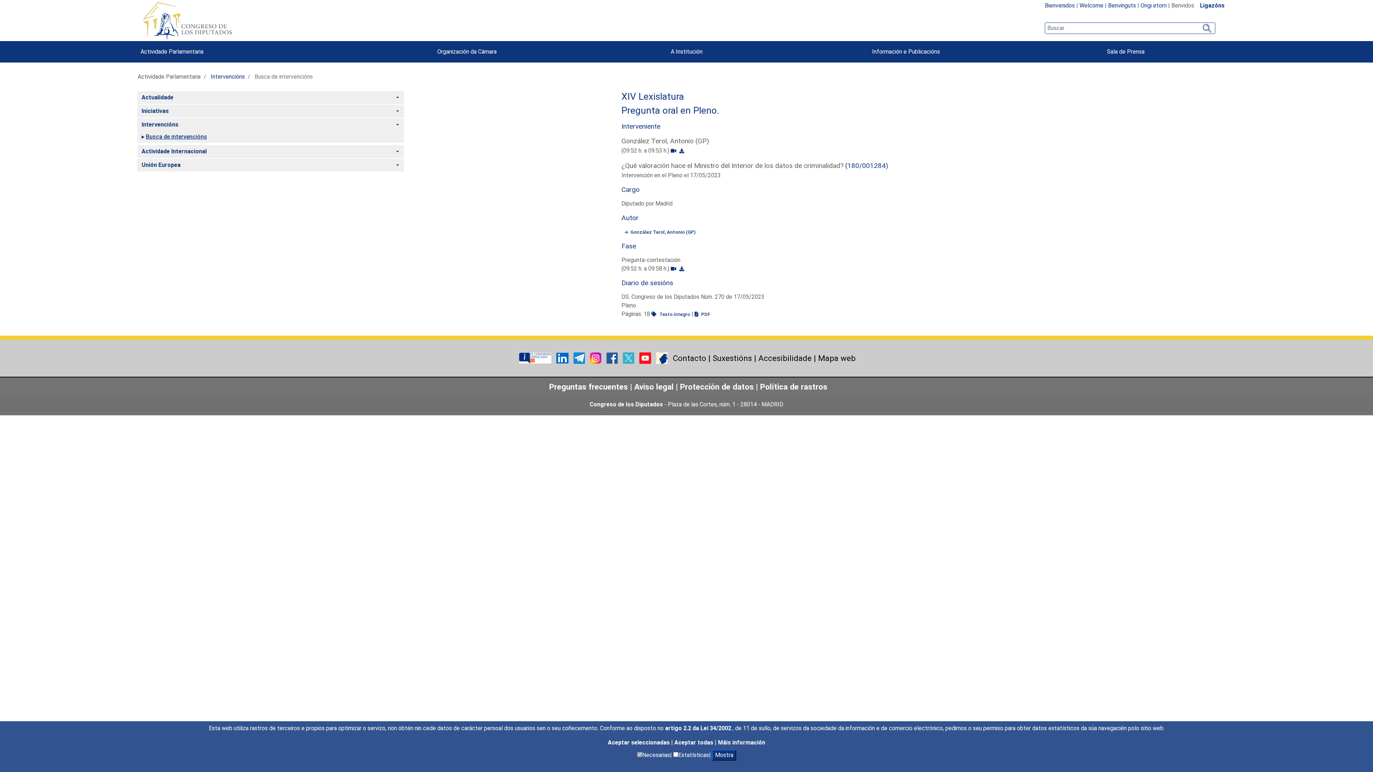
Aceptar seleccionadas (639, 742)
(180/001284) (866, 166)
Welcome (1091, 5)
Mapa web (837, 358)
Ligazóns (1212, 5)
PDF (705, 314)
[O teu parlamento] (536, 357)
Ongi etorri (1154, 5)
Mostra (724, 755)
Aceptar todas (694, 742)
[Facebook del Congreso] (613, 357)
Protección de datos (717, 386)
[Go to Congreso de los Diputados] (187, 20)
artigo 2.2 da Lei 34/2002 (699, 728)
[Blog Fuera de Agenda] (661, 357)
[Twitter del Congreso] (629, 357)
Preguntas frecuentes (588, 386)
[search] (1130, 28)
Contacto (689, 358)
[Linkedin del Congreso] (563, 357)
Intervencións (228, 76)
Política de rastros (793, 386)
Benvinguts (1122, 5)
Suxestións (732, 358)
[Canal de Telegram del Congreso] (580, 357)
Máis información (741, 742)
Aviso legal (654, 386)
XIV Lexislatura (652, 96)
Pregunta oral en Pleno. (670, 110)
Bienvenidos (1060, 5)
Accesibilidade (785, 358)
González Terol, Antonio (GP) (662, 232)
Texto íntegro (674, 314)
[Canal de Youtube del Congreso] (646, 357)
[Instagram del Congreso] (596, 357)
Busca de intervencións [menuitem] (176, 136)
